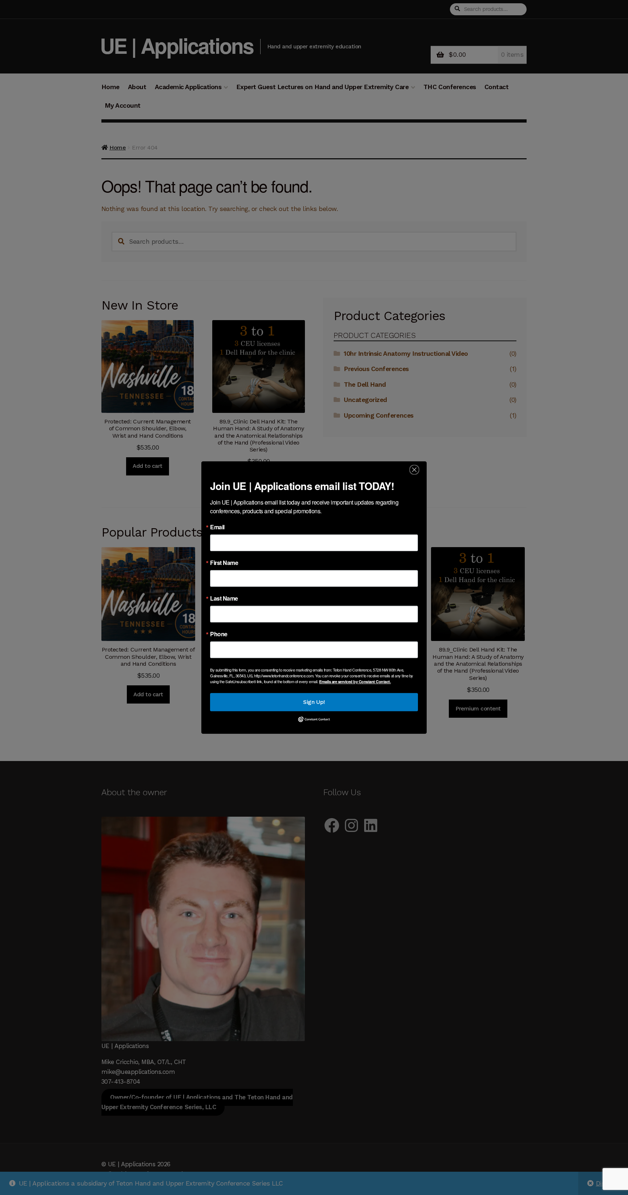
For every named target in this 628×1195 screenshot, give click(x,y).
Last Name (224, 598)
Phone (219, 634)
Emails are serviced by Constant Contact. (355, 681)
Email (217, 527)
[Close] (414, 470)
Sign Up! (314, 701)
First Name (224, 563)
